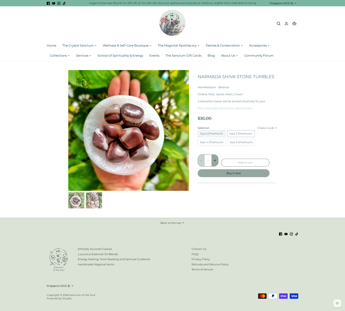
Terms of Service (202, 269)
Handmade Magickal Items (96, 264)
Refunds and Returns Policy (210, 264)
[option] (128, 130)
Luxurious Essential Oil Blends (98, 254)
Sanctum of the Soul (82, 295)
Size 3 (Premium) (240, 133)
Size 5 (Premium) (241, 142)
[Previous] (74, 130)
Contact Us (199, 249)
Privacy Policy (201, 259)
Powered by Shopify (59, 298)
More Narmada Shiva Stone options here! (225, 108)
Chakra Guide (266, 127)
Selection (203, 127)
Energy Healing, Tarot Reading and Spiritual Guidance (114, 259)
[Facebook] (48, 3)
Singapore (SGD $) (281, 3)
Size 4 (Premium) (211, 142)
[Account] (286, 23)
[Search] (278, 23)
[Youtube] (53, 3)
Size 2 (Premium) (211, 133)
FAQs (195, 254)
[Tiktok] (64, 3)
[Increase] (214, 160)
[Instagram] (58, 3)
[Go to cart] (294, 23)
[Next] (184, 130)
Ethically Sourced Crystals (95, 249)
